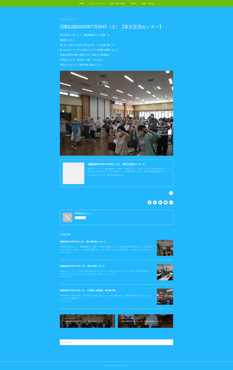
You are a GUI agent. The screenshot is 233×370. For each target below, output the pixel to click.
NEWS (133, 3)
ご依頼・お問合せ (147, 3)
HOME (81, 3)
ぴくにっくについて (96, 3)
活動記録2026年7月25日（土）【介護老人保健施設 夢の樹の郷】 (88, 290)
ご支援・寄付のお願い (117, 3)
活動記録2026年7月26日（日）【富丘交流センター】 (82, 265)
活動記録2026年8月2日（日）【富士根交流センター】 (83, 241)
